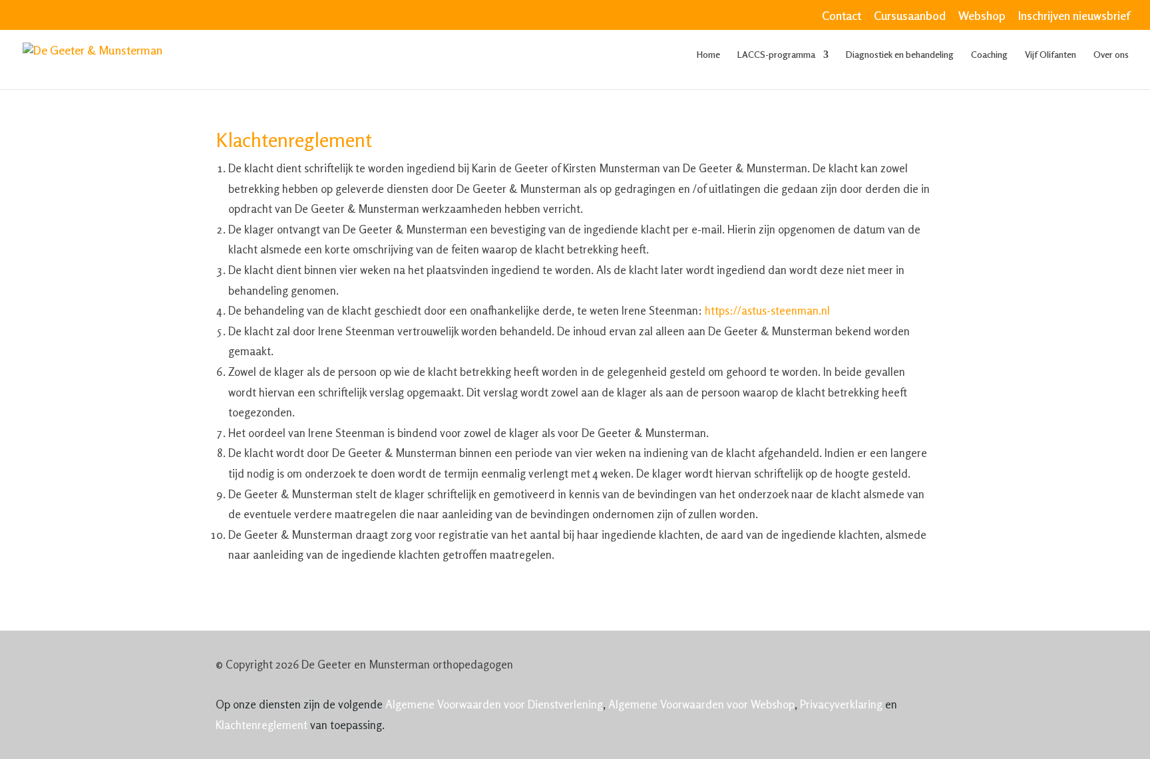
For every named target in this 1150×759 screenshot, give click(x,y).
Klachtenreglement (261, 725)
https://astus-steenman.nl (767, 310)
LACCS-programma (776, 55)
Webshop (982, 16)
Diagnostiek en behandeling (900, 55)
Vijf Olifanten (1050, 55)
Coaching (989, 55)
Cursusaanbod (910, 16)
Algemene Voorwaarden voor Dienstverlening (494, 704)
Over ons (1111, 55)
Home (708, 55)
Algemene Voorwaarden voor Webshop (701, 704)
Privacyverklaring (841, 704)
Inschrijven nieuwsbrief (1074, 16)
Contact (841, 16)
